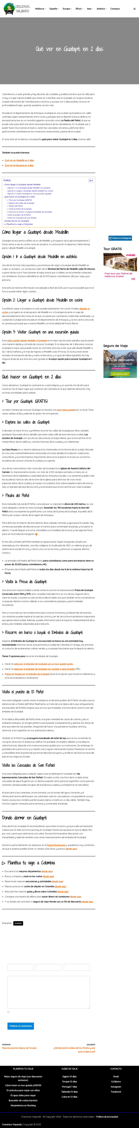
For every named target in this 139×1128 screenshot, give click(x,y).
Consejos (115, 8)
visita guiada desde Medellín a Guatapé (27, 340)
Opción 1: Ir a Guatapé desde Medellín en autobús (29, 188)
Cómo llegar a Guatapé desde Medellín (23, 184)
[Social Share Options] (106, 130)
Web (66, 962)
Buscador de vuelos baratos (23, 1100)
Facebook (116, 1091)
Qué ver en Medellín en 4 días (19, 160)
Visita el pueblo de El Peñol (19, 215)
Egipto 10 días (70, 1076)
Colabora (116, 1081)
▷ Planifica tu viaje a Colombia (19, 224)
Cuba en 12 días (69, 1096)
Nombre (12, 962)
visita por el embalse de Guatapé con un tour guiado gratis (43, 664)
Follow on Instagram (121, 238)
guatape (18, 923)
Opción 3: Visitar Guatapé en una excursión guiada (29, 194)
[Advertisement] (120, 425)
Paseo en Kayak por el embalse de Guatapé (27, 674)
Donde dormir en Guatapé (17, 221)
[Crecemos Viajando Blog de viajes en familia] (16, 8)
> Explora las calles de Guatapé (21, 203)
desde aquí (48, 876)
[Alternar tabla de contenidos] (89, 180)
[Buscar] (135, 9)
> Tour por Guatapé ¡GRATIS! (20, 200)
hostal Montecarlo (56, 845)
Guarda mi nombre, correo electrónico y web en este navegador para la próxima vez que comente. (48, 1017)
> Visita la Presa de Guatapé (20, 209)
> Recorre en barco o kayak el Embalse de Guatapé (30, 212)
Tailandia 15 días (69, 1091)
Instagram (116, 1086)
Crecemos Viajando (12, 1124)
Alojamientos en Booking (23, 1105)
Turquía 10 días (69, 1081)
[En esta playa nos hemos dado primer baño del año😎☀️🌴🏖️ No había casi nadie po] (120, 149)
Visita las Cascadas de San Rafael (22, 218)
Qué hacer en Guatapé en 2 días (20, 197)
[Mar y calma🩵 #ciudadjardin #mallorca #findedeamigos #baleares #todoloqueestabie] (120, 216)
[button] (45, 8)
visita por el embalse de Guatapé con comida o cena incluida (44, 669)
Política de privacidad (107, 1116)
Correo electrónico (46, 962)
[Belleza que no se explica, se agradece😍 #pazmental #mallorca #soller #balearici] (120, 116)
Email (116, 1076)
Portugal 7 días (69, 1086)
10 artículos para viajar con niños (23, 1090)
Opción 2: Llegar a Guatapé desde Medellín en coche (30, 191)
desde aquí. (71, 848)
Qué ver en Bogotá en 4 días (19, 165)
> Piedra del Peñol (15, 206)
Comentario (14, 974)
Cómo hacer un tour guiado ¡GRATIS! (23, 1085)
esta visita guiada (66, 409)
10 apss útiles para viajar (23, 1095)
